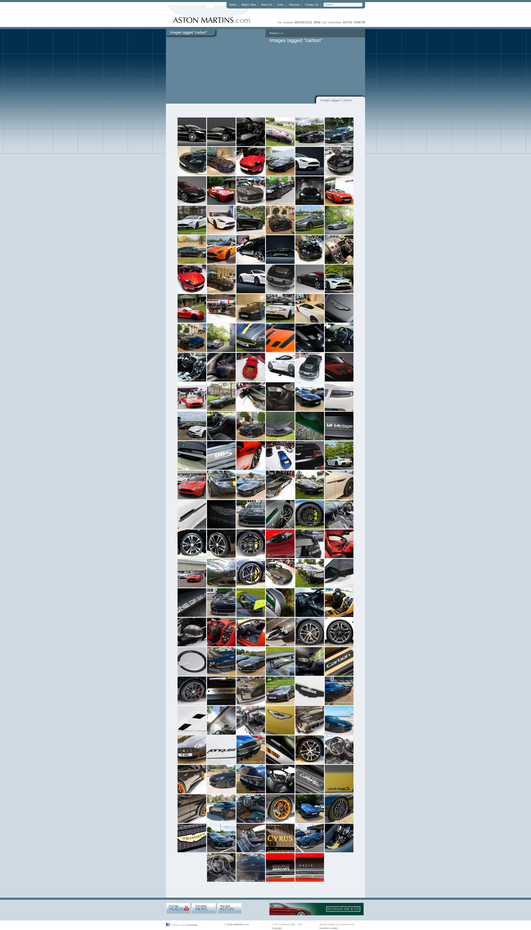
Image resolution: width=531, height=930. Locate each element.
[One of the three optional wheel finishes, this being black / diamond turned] (250, 455)
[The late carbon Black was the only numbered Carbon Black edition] (221, 691)
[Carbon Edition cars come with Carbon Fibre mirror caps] (339, 573)
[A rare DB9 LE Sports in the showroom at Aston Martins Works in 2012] (221, 279)
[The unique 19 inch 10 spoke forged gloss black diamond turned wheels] (309, 749)
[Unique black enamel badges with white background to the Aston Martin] (309, 691)
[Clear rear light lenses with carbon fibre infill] (309, 543)
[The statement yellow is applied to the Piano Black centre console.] (339, 838)
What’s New (248, 4)
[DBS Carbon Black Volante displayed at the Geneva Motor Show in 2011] (309, 249)
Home (232, 4)
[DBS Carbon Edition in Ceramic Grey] (309, 485)
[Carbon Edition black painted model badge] (221, 749)
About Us (266, 4)
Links (280, 4)
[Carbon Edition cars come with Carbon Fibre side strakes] (192, 514)
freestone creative (328, 928)
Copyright (276, 928)
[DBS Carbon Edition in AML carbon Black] (309, 396)
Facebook (191, 925)
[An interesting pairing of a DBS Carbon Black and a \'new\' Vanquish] (280, 161)
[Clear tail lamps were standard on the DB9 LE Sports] (221, 485)
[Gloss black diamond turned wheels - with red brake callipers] (192, 691)
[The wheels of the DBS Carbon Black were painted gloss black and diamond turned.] (221, 543)
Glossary (294, 4)
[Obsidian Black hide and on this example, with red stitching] (339, 749)
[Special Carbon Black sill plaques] (309, 779)
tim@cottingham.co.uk (238, 924)
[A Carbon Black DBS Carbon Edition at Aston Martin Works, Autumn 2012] (250, 308)
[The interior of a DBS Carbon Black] (339, 337)
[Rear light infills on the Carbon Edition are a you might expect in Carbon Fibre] (339, 396)
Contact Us (311, 4)
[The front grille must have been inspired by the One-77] (250, 691)
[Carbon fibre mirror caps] (192, 632)
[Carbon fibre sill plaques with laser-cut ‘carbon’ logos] (339, 661)
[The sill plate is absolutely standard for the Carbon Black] (339, 426)
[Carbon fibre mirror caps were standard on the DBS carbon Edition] (221, 367)
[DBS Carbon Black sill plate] (221, 455)
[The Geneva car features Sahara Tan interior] (339, 602)
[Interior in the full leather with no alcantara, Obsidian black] (250, 632)
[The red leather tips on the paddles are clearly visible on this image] (250, 720)
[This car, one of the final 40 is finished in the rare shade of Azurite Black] (339, 720)
